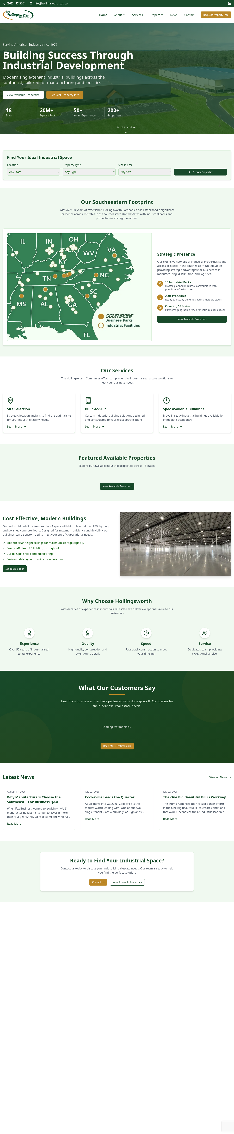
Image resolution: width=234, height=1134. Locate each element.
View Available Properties (23, 95)
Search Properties (203, 172)
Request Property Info (216, 14)
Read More (14, 823)
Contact (189, 15)
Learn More (14, 426)
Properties (156, 15)
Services (137, 15)
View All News (218, 777)
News (173, 15)
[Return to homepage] (18, 15)
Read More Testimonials (117, 746)
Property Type (72, 165)
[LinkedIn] (229, 3)
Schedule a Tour (14, 568)
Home (103, 15)
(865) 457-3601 (16, 3)
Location (12, 165)
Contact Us (98, 882)
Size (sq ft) (125, 165)
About (118, 15)
